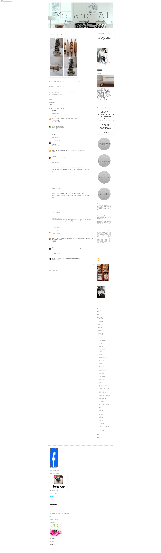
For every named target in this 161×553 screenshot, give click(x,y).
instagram (105, 218)
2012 (99, 317)
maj (100, 328)
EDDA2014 (106, 209)
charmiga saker (102, 208)
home (50, 29)
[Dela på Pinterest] (54, 102)
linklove (95, 29)
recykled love (101, 373)
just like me (101, 382)
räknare (51, 506)
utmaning (106, 239)
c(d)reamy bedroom (102, 398)
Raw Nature (101, 386)
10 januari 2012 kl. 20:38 (56, 121)
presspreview (109, 230)
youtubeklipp (99, 242)
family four (101, 417)
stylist (105, 235)
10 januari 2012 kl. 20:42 (56, 131)
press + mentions (103, 29)
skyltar (98, 234)
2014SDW (103, 205)
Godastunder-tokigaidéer (56, 140)
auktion (100, 206)
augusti (100, 324)
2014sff (106, 205)
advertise (67, 29)
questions (102, 231)
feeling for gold (101, 366)
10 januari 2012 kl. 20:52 (56, 137)
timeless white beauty (102, 413)
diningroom (102, 209)
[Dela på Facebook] (53, 102)
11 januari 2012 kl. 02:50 (56, 227)
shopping (106, 233)
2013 (99, 315)
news (98, 228)
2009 (99, 435)
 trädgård (99, 205)
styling (103, 235)
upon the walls (101, 423)
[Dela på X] (52, 102)
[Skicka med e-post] (50, 102)
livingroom (103, 220)
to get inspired (101, 391)
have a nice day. (102, 349)
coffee (107, 208)
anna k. (53, 134)
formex (110, 210)
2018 (99, 308)
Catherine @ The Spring (56, 218)
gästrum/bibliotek (107, 215)
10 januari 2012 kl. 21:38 (56, 145)
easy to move (101, 416)
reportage (103, 232)
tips (98, 236)
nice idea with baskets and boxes (104, 364)
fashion (102, 210)
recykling (109, 231)
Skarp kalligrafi (101, 372)
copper (100, 361)
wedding (110, 239)
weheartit (98, 240)
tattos (107, 235)
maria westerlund (55, 230)
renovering (99, 232)
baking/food (109, 206)
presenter (101, 230)
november (101, 320)
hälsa (101, 217)
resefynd (107, 232)
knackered (101, 346)
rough (98, 233)
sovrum (101, 234)
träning (98, 238)
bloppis (104, 207)
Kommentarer (101, 260)
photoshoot (109, 229)
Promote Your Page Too (53, 467)
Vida (52, 247)
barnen (98, 207)
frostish (100, 429)
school (103, 233)
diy (104, 209)
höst (108, 217)
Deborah (53, 156)
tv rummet (104, 238)
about (55, 29)
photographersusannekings (102, 229)
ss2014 (104, 234)
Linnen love (101, 420)
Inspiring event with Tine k (103, 389)
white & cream (101, 336)
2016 (99, 311)
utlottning (102, 239)
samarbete (100, 233)
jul (107, 218)
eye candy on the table (103, 367)
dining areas (101, 405)
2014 (99, 314)
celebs (98, 208)
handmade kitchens (102, 376)
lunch (100, 337)
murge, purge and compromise (104, 426)
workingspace (100, 241)
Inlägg (100, 258)
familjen (98, 210)
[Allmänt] (52, 541)
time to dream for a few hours (104, 404)
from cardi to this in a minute (104, 388)
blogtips (101, 207)
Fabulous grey (101, 401)
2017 (99, 310)
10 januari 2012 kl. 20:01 (56, 113)
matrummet (99, 221)
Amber (53, 256)
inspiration (100, 218)
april (100, 330)
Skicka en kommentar (54, 261)
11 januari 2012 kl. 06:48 (56, 233)
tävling (109, 238)
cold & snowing (101, 360)
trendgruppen (105, 236)
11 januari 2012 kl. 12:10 (56, 253)
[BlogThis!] (51, 102)
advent (108, 205)
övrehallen (103, 242)
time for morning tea (102, 357)
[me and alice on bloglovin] (54, 500)
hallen (98, 216)
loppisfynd (109, 220)
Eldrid (53, 125)
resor (110, 232)
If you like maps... (102, 383)
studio (100, 235)
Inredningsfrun (54, 116)
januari (100, 334)
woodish (106, 240)
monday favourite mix (102, 340)
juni (100, 327)
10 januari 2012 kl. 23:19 (56, 188)
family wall (101, 363)
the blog (109, 235)
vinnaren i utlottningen (103, 385)
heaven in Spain (102, 427)
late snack (101, 414)
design (98, 209)
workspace (109, 241)
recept (105, 231)
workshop (105, 241)
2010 (99, 434)
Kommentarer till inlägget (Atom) (60, 265)
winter (102, 240)
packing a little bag (102, 379)
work (110, 240)
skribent (110, 233)
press (105, 230)
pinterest (98, 230)
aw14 (102, 206)
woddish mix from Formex (103, 369)
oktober (100, 321)
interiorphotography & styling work (81, 29)
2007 (99, 438)
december (101, 318)
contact (61, 29)
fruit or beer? (101, 343)
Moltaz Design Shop (102, 392)
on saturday (101, 354)
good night (101, 394)
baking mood (101, 410)
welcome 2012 (101, 430)
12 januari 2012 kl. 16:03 (56, 259)
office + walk (101, 408)
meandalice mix (107, 222)
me (102, 221)
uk (110, 238)
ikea (110, 217)
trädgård (109, 236)
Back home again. (102, 370)
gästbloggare (99, 215)
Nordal (100, 407)
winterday (100, 341)
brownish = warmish (102, 347)
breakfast (106, 207)
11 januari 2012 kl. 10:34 (56, 244)
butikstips (109, 207)
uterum (98, 239)
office (104, 228)
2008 (99, 437)
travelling (100, 236)
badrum (105, 206)
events (110, 209)
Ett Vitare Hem (54, 149)
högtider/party (104, 217)
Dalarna (109, 208)
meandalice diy (100, 222)
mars (100, 331)
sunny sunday (101, 344)
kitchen (110, 218)
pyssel (98, 231)
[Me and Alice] (54, 466)
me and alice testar (107, 221)
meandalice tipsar (104, 223)
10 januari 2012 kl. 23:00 (56, 162)
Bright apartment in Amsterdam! (104, 395)
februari (100, 333)
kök (98, 220)
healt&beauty (102, 216)
